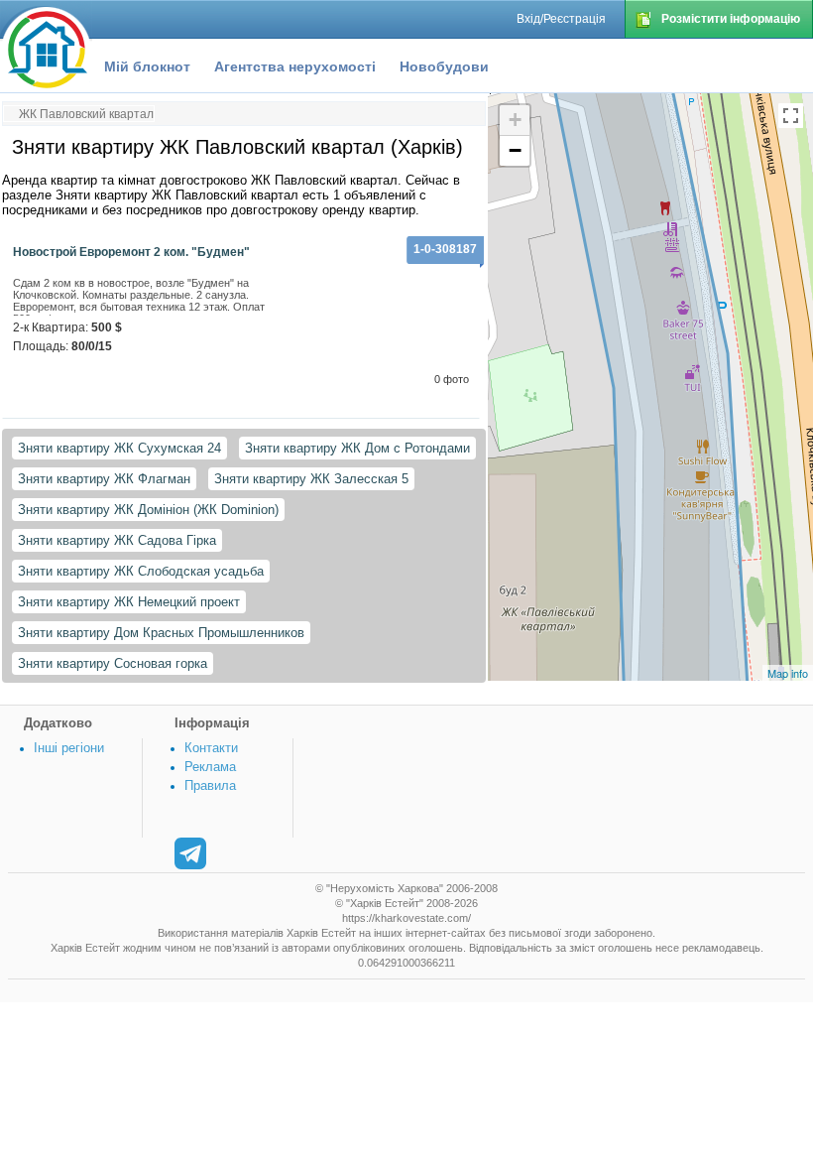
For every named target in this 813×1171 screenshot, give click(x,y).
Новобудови (444, 66)
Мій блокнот (147, 66)
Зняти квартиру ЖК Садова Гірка (117, 540)
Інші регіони (69, 747)
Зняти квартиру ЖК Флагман (104, 478)
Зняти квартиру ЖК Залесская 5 (311, 478)
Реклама (210, 766)
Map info (787, 673)
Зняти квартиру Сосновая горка (112, 663)
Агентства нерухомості (295, 66)
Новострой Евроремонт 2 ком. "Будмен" (131, 252)
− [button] (515, 150)
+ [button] (515, 119)
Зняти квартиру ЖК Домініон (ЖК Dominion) (148, 509)
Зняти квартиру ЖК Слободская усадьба (141, 571)
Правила (210, 785)
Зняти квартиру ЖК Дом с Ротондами (357, 448)
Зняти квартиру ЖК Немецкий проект (129, 601)
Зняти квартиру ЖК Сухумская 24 (119, 448)
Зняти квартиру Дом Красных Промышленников (161, 632)
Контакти (211, 747)
